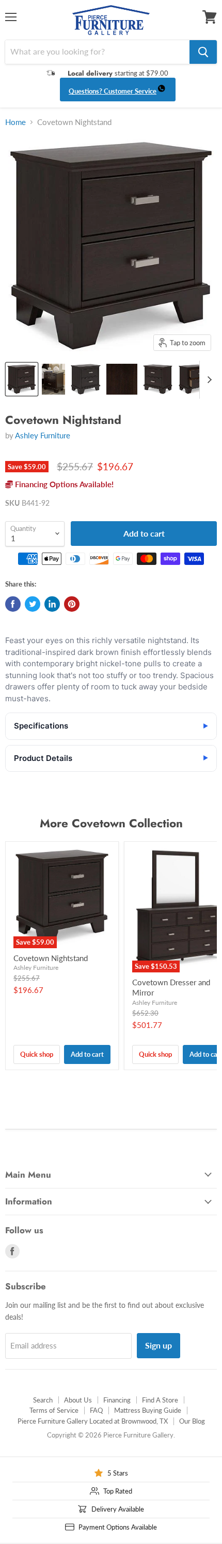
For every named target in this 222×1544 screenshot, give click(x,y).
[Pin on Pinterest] (72, 604)
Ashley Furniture (42, 435)
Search (43, 1400)
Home (15, 122)
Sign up (158, 1345)
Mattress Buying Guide (147, 1410)
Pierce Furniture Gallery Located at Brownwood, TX (93, 1421)
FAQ (96, 1410)
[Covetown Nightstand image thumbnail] (22, 379)
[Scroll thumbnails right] (207, 380)
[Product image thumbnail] (54, 379)
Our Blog (192, 1421)
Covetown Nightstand (50, 958)
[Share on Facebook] (13, 604)
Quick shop (36, 1054)
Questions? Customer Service (112, 91)
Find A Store (160, 1400)
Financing (117, 1400)
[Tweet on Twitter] (32, 604)
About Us (78, 1400)
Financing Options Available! (63, 484)
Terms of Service (53, 1410)
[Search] (203, 52)
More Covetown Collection (111, 823)
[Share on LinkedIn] (52, 604)
